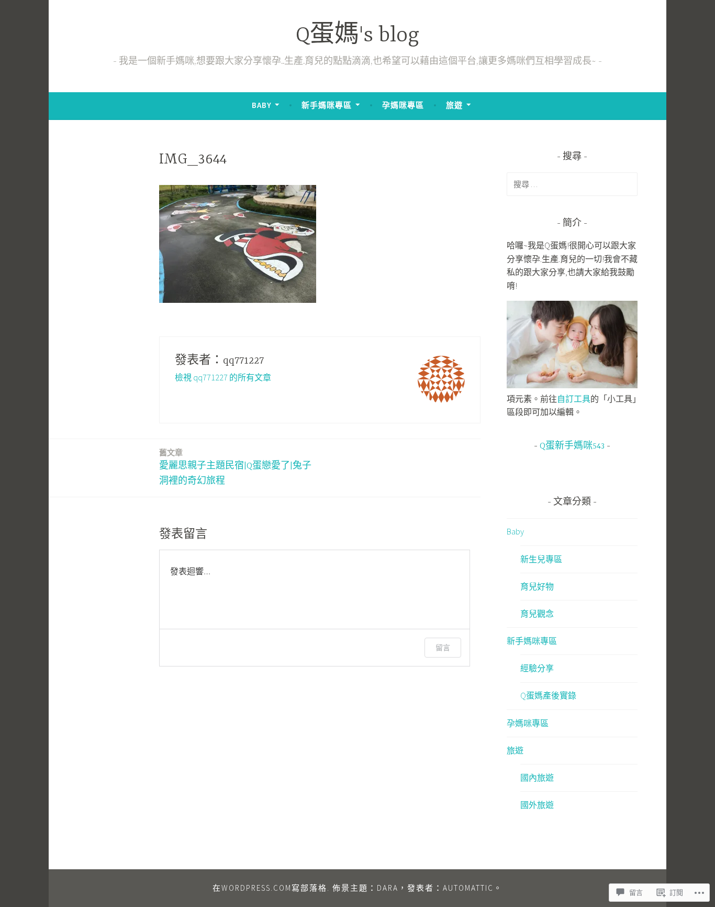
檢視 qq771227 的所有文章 (223, 377)
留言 (442, 647)
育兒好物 (537, 586)
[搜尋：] (572, 184)
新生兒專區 (541, 559)
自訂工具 (573, 399)
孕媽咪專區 (403, 105)
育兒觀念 (537, 613)
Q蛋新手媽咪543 (572, 446)
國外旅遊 (537, 805)
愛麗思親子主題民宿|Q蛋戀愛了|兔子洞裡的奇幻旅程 (235, 466)
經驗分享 (537, 668)
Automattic (468, 888)
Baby (262, 105)
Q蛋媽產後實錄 (548, 695)
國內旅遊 (537, 777)
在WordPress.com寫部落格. (271, 888)
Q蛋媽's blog (357, 36)
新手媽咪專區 (326, 105)
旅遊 (454, 105)
